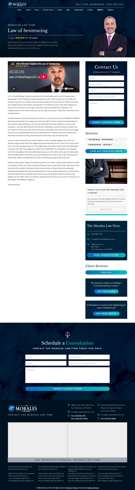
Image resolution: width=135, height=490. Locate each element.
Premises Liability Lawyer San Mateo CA (50, 480)
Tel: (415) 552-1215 (78, 416)
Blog (68, 10)
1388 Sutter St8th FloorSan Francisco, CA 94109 (101, 246)
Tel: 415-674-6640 (108, 419)
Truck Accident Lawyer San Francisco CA (51, 476)
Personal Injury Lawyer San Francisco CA (51, 473)
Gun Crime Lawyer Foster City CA (19, 478)
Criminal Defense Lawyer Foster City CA (110, 476)
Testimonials (78, 10)
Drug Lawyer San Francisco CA (18, 469)
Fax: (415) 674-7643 (79, 419)
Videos (59, 10)
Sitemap (69, 488)
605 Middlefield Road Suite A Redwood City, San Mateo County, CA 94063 (113, 408)
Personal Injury (100, 145)
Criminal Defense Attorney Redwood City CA (52, 467)
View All (106, 272)
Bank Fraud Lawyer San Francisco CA (20, 467)
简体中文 (100, 10)
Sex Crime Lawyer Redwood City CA (109, 473)
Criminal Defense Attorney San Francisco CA (82, 467)
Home (19, 10)
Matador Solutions (93, 488)
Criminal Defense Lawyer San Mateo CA (20, 480)
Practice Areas (48, 10)
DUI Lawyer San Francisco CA (47, 469)
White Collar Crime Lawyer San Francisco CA (82, 476)
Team (36, 10)
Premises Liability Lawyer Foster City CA (81, 478)
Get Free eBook (106, 313)
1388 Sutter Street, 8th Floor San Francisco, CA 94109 (82, 406)
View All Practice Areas (106, 151)
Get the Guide (106, 291)
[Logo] (22, 409)
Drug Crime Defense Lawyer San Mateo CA (81, 480)
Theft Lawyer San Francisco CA (18, 476)
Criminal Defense (101, 140)
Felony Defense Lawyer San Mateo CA (110, 480)
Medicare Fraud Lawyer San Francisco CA (21, 473)
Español (110, 10)
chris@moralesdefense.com (103, 239)
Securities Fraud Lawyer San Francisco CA (81, 473)
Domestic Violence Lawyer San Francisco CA (112, 467)
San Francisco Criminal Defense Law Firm (67, 460)
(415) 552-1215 (115, 4)
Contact (90, 10)
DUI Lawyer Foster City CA (106, 478)
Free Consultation (106, 255)
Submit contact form (106, 122)
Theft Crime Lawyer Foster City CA (49, 478)
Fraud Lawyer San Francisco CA (108, 469)
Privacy (75, 488)
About (28, 10)
